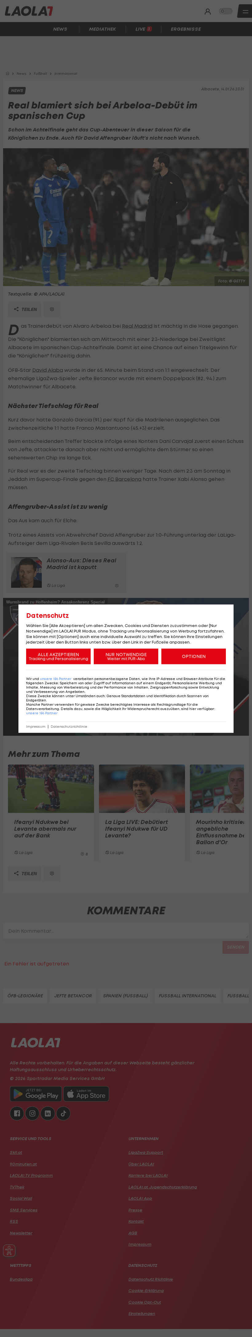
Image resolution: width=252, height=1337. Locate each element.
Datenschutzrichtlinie (69, 726)
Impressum (35, 726)
